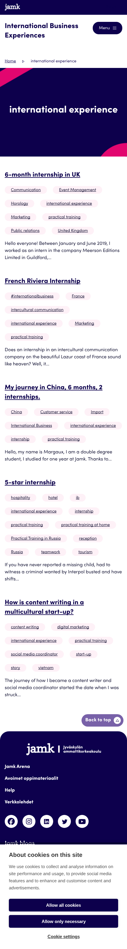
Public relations (25, 231)
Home (10, 61)
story (15, 668)
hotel (53, 498)
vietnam (45, 668)
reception (88, 539)
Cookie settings (64, 936)
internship (20, 439)
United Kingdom (73, 231)
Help (10, 790)
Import (97, 412)
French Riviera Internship (42, 282)
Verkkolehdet (19, 802)
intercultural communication (37, 310)
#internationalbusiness (32, 296)
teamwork (50, 552)
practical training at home (85, 525)
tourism (85, 552)
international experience (69, 204)
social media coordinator (34, 654)
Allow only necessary (64, 921)
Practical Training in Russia (36, 539)
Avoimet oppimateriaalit (31, 779)
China (16, 412)
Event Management (77, 190)
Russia (17, 552)
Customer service (56, 412)
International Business (31, 426)
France (78, 296)
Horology (19, 204)
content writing (25, 627)
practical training (64, 217)
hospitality (20, 498)
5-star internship (30, 483)
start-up (83, 654)
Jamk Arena (17, 767)
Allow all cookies (63, 905)
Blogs (111, 7)
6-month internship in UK (42, 175)
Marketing (20, 217)
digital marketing (73, 627)
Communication (26, 190)
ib (77, 498)
